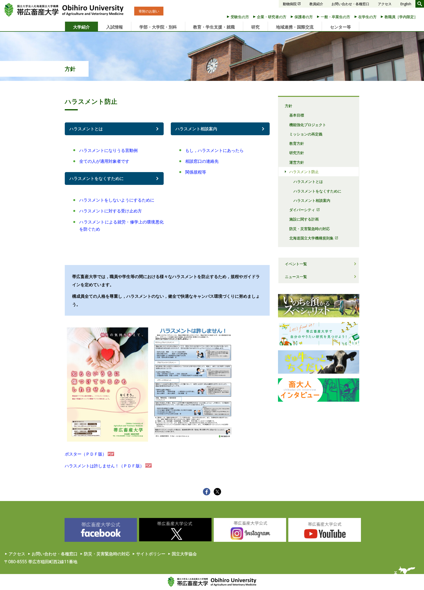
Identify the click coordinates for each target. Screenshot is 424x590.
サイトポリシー (150, 554)
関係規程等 (195, 172)
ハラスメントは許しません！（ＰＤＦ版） (104, 466)
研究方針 (296, 152)
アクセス (385, 3)
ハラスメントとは (86, 129)
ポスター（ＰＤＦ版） (85, 454)
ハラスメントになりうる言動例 (108, 150)
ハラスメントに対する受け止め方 (110, 211)
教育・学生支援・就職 (214, 27)
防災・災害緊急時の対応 (309, 228)
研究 (255, 27)
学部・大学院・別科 (158, 27)
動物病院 (290, 3)
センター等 (340, 27)
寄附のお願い (149, 11)
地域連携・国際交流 (295, 27)
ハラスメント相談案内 (196, 129)
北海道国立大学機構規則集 (311, 238)
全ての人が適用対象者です (104, 161)
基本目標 (296, 115)
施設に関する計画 (304, 219)
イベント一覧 (296, 263)
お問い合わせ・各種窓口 (350, 3)
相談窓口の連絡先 (202, 161)
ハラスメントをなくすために (96, 178)
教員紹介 (316, 3)
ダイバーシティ (302, 209)
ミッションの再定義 (305, 134)
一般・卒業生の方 (335, 16)
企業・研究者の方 (271, 16)
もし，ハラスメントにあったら (214, 150)
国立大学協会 (184, 554)
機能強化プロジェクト (307, 124)
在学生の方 (367, 16)
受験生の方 (240, 16)
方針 (70, 68)
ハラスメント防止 (304, 171)
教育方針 (296, 143)
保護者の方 (303, 16)
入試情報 (114, 27)
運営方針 (296, 162)
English (405, 3)
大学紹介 (81, 27)
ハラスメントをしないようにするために (116, 200)
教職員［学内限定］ (401, 16)
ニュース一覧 (296, 276)
